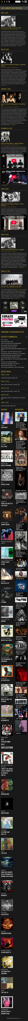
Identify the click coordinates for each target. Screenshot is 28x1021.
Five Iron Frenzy (19, 289)
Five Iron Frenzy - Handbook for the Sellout (11, 286)
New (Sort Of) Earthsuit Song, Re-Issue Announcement (11, 343)
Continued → (20, 45)
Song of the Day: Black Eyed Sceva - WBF (11, 28)
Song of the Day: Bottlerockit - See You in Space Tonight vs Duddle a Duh (14, 359)
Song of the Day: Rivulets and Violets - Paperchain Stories (13, 65)
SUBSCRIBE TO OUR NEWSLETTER (12, 332)
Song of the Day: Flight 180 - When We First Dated (10, 357)
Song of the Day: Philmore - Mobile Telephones (12, 143)
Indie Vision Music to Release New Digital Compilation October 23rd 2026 (13, 349)
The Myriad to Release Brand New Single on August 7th (11, 355)
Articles (9, 206)
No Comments (16, 29)
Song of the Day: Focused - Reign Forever (8, 347)
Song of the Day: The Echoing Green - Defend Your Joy (13, 104)
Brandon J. (4, 287)
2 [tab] (3, 326)
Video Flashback (10, 287)
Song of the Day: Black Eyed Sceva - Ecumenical (12, 250)
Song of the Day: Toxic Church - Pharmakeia (9, 345)
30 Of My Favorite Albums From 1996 (8, 378)
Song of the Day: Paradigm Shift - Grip (8, 365)
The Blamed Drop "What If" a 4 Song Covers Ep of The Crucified (13, 353)
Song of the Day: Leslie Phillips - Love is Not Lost (10, 363)
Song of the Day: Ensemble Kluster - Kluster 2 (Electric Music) (12, 367)
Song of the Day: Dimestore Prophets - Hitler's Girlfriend (12, 204)
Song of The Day (10, 29)
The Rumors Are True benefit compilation (8, 361)
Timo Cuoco (4, 206)
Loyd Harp (4, 29)
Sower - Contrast (4, 339)
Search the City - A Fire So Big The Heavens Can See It (11, 351)
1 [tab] (2, 326)
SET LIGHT (18, 1)
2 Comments (15, 67)
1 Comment (13, 251)
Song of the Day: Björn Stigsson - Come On (9, 391)
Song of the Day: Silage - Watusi (7, 341)
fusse (20, 1018)
